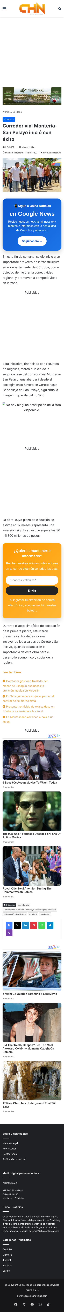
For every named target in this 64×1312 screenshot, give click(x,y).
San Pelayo (45, 914)
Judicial (7, 1260)
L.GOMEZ (9, 147)
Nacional (7, 1265)
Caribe (6, 1270)
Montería (7, 1254)
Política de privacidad (14, 1159)
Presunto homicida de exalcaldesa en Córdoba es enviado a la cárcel (28, 709)
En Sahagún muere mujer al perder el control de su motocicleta (28, 698)
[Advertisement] (32, 51)
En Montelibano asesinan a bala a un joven (28, 719)
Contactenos (10, 1154)
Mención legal (10, 1143)
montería (33, 914)
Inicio (8, 111)
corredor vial (23, 905)
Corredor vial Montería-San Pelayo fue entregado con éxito (30, 909)
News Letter (9, 1148)
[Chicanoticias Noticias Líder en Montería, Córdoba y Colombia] (32, 8)
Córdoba (17, 111)
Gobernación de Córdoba (15, 914)
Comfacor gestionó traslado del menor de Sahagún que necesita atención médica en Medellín (25, 685)
